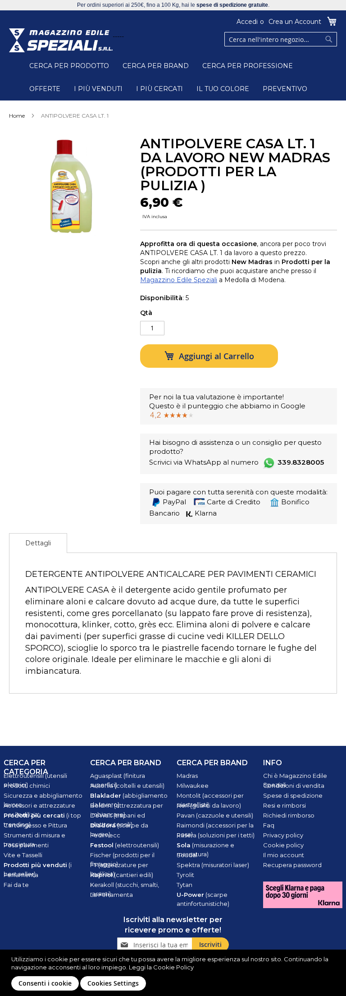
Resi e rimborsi (284, 805)
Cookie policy (283, 845)
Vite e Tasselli (23, 855)
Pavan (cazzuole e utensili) (215, 815)
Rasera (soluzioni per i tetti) (216, 835)
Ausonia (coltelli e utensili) (127, 785)
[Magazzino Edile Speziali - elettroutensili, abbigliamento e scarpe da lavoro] (61, 40)
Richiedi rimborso (288, 815)
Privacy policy (283, 835)
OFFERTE (44, 89)
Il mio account (283, 855)
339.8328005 (301, 462)
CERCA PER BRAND (156, 66)
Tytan (184, 884)
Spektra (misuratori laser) (213, 864)
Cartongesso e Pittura (35, 825)
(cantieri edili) (121, 874)
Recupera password (292, 864)
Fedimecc (105, 835)
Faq (268, 825)
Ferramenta (21, 874)
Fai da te (16, 884)
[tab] (38, 543)
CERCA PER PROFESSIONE (247, 66)
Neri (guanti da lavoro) (209, 805)
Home (17, 115)
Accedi (247, 22)
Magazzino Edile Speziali (178, 280)
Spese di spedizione (293, 795)
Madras (187, 775)
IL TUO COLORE (222, 89)
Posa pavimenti (26, 845)
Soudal (187, 855)
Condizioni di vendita (293, 785)
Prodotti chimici (27, 785)
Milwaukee (193, 785)
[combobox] (280, 39)
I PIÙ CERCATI (159, 89)
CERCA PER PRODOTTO (69, 66)
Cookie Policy (173, 967)
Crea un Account (295, 22)
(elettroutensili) (124, 845)
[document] (174, 973)
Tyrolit (185, 874)
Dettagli (38, 543)
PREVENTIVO (285, 89)
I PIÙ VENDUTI (98, 89)
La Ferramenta (111, 894)
